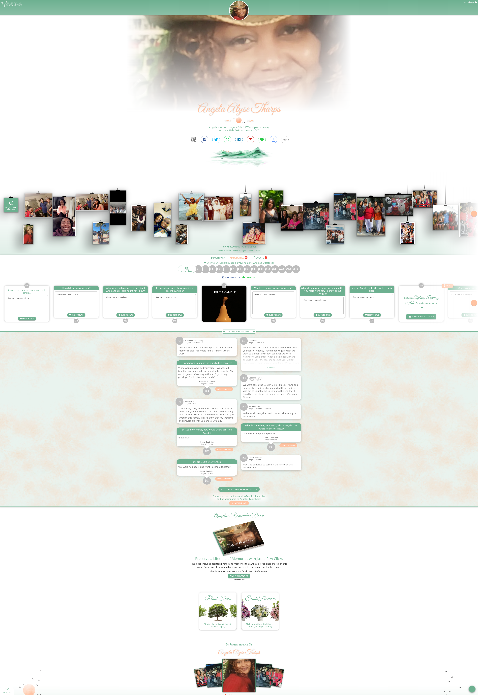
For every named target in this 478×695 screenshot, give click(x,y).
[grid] (239, 215)
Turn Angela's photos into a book (239, 247)
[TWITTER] (216, 139)
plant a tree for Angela (423, 317)
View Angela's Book (239, 576)
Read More (271, 368)
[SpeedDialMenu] (472, 689)
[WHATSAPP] (227, 139)
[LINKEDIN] (239, 139)
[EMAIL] (250, 139)
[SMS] (262, 139)
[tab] (218, 257)
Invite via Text (250, 277)
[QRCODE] (193, 139)
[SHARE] (273, 139)
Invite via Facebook (232, 277)
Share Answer (224, 389)
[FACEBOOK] (204, 139)
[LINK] (285, 139)
